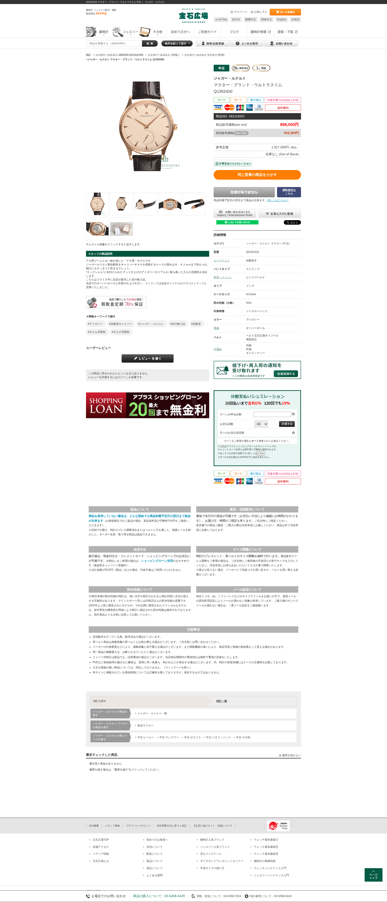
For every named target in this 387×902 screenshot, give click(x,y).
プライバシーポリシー (138, 825)
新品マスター (146, 725)
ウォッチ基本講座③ (266, 853)
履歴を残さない (291, 755)
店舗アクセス (101, 846)
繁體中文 (250, 19)
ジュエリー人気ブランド (215, 846)
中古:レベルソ (146, 737)
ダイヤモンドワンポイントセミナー (221, 861)
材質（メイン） (223, 277)
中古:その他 (243, 737)
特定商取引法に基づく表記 (172, 825)
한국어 (236, 19)
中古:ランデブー (169, 737)
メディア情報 (101, 853)
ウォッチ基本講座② (266, 846)
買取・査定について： (210, 896)
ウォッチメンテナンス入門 (270, 868)
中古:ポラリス (192, 737)
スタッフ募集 (112, 825)
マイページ (240, 11)
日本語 (295, 19)
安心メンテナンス (211, 853)
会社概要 (94, 825)
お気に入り (260, 11)
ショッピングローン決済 (157, 560)
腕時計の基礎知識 (264, 861)
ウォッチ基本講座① (266, 839)
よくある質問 (154, 875)
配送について (154, 853)
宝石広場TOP (101, 839)
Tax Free (241, 133)
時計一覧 (221, 701)
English (281, 19)
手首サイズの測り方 (212, 868)
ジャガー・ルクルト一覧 (152, 713)
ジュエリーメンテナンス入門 (271, 875)
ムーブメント (222, 260)
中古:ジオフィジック (218, 737)
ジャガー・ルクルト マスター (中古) (268, 243)
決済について (154, 846)
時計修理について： (262, 896)
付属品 (218, 349)
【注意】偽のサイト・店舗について (212, 825)
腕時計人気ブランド (212, 839)
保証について (154, 868)
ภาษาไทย (221, 19)
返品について (154, 861)
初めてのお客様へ (157, 839)
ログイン (123, 377)
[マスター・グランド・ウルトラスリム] (97, 204)
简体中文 (266, 19)
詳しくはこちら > (277, 200)
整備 (216, 328)
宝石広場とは (101, 861)
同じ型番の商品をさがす (257, 175)
